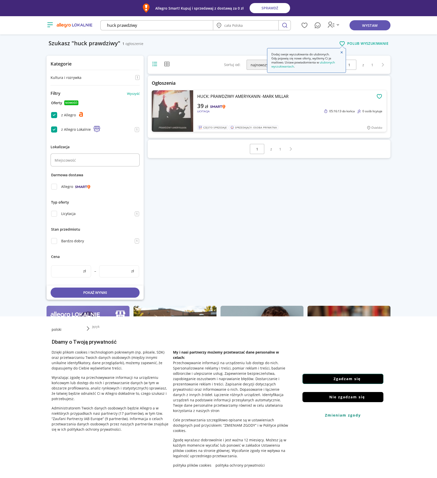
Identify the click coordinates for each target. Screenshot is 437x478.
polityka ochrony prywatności (240, 465)
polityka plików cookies (192, 465)
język (96, 326)
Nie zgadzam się (347, 397)
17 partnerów (131, 413)
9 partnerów (116, 418)
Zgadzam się (347, 378)
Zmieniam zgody (343, 415)
